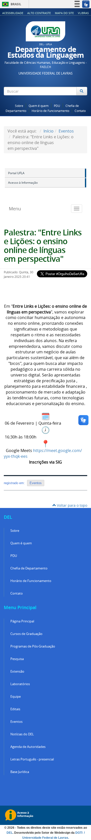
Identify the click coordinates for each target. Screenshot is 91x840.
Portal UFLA (16, 173)
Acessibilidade (12, 13)
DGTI (79, 832)
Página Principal (22, 621)
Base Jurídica (19, 772)
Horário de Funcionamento (50, 111)
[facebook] (67, 100)
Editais (15, 709)
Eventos (66, 131)
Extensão (17, 671)
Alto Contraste (39, 13)
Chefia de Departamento (29, 568)
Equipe (15, 696)
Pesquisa (17, 659)
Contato (80, 111)
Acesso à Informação (23, 182)
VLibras (83, 13)
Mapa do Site (64, 13)
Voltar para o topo (71, 505)
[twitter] (74, 100)
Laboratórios (20, 684)
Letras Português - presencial (32, 759)
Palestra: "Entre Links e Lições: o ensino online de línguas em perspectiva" (43, 246)
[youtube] (80, 100)
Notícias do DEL (22, 734)
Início (48, 131)
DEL (10, 832)
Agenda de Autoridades (28, 747)
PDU (57, 106)
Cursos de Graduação (26, 634)
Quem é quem (39, 106)
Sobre (19, 106)
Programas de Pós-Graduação (32, 646)
